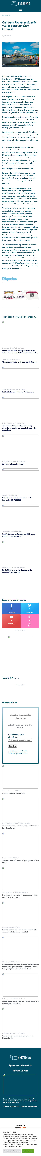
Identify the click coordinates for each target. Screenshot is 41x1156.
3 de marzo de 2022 (8, 359)
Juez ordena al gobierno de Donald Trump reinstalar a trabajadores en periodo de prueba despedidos (19, 428)
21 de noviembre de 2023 (10, 823)
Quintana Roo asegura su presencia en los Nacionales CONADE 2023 (17, 499)
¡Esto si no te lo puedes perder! (13, 464)
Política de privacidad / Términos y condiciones (20, 1106)
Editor (18, 359)
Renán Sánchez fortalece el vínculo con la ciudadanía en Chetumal (17, 571)
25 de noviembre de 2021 (10, 531)
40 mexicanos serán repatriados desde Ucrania (19, 362)
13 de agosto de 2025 (9, 999)
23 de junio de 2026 (8, 962)
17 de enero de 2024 (8, 1033)
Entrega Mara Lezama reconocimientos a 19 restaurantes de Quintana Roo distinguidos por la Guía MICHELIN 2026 (20, 1101)
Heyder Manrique (24, 823)
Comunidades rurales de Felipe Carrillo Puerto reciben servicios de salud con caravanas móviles (19, 352)
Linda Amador (20, 348)
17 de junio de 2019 (8, 461)
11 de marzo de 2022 (8, 858)
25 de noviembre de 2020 (10, 791)
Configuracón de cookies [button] (12, 1151)
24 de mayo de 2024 (8, 348)
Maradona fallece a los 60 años (13, 793)
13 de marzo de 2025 (8, 423)
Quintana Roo (6, 15)
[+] (11, 605)
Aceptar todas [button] (27, 1151)
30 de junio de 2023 (8, 389)
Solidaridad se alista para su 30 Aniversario (18, 392)
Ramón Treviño (20, 389)
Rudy (16, 495)
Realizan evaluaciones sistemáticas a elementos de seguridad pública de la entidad (20, 931)
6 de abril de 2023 (8, 495)
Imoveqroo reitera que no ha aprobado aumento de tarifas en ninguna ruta (19, 896)
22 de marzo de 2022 (8, 927)
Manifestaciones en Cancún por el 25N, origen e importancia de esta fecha (19, 535)
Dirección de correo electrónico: (16, 735)
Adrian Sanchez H (20, 461)
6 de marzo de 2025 (8, 567)
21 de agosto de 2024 (9, 892)
